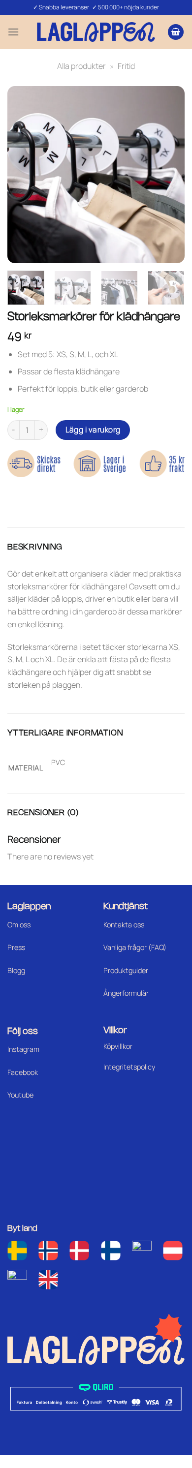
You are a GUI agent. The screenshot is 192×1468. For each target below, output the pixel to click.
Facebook (22, 1072)
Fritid (126, 66)
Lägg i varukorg (93, 429)
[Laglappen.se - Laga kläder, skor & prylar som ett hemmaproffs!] (96, 31)
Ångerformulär (126, 993)
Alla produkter (81, 66)
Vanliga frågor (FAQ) (134, 947)
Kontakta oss (123, 924)
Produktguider (125, 970)
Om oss (19, 924)
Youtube (20, 1095)
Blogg (16, 970)
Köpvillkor (117, 1046)
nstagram (24, 1049)
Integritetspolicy (129, 1066)
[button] (13, 32)
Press (16, 947)
